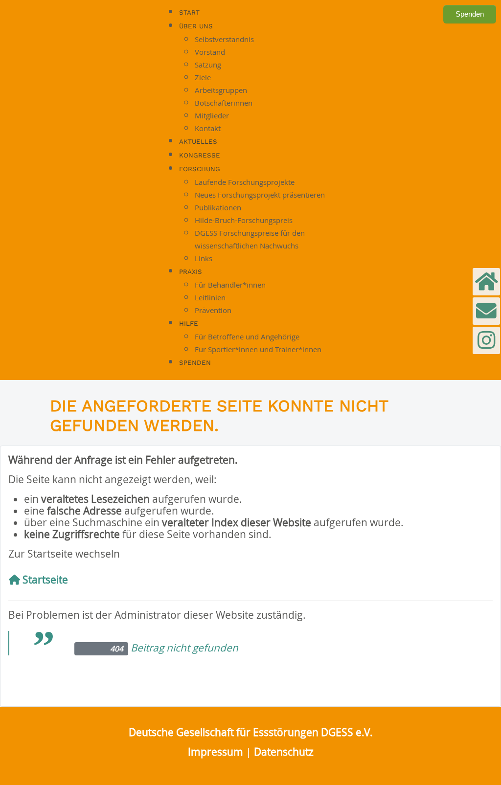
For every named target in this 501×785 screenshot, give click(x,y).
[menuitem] (189, 12)
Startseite (44, 579)
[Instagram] (486, 340)
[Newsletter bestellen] (486, 281)
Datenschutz (284, 752)
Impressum (215, 752)
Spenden (469, 14)
